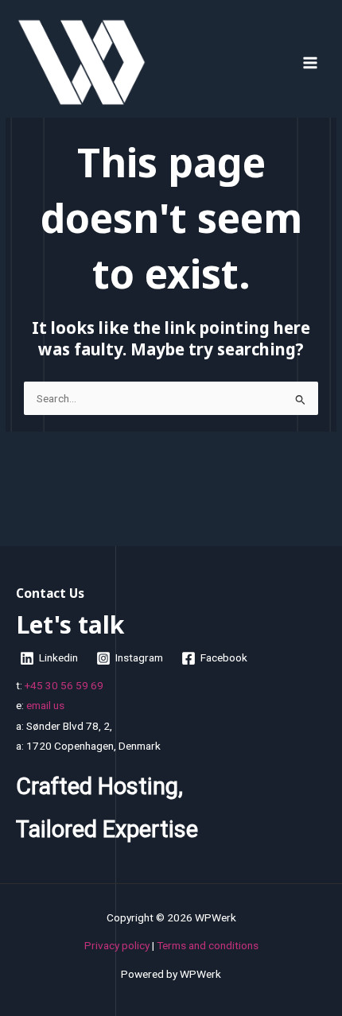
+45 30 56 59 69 (64, 685)
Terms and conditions (207, 945)
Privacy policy (117, 945)
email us (45, 705)
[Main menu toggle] (310, 62)
